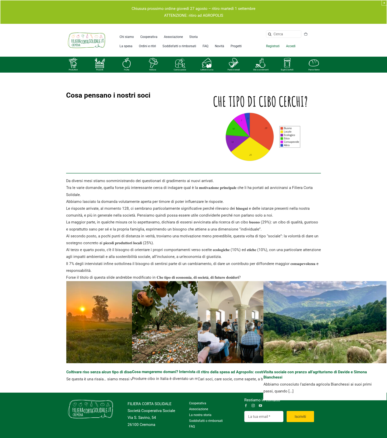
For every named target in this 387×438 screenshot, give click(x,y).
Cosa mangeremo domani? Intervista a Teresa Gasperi (193, 318)
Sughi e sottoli (287, 70)
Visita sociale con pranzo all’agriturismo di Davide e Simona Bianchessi (325, 316)
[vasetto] (287, 59)
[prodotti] (100, 59)
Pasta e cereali (234, 70)
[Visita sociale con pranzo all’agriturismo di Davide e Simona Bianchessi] (324, 322)
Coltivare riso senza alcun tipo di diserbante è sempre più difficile (128, 316)
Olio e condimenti (260, 70)
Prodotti (99, 70)
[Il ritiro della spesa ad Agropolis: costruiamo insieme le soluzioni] (259, 322)
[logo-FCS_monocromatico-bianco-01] (90, 398)
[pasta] (234, 59)
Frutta (126, 70)
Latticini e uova (206, 70)
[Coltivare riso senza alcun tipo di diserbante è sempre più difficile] (127, 322)
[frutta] (127, 59)
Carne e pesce (180, 70)
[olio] (260, 59)
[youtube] (260, 405)
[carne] (180, 59)
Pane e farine (313, 70)
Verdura (152, 70)
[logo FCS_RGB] (86, 31)
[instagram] (253, 405)
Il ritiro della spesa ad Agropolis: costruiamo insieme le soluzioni (259, 316)
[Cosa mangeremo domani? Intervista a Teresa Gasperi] (193, 322)
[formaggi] (207, 59)
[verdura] (153, 59)
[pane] (314, 59)
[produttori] (73, 59)
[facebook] (246, 405)
